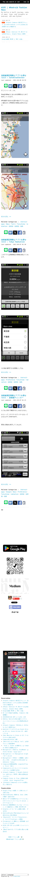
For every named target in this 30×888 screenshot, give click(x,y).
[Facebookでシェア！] (20, 86)
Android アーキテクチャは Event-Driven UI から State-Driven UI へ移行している (15, 731)
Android (24, 222)
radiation (14, 494)
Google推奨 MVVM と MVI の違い (13, 711)
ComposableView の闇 (10, 739)
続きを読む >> (6, 216)
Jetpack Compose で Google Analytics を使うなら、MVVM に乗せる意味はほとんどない (15, 774)
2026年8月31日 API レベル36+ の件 (14, 717)
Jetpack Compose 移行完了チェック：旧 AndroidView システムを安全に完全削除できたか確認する (15, 702)
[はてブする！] (10, 86)
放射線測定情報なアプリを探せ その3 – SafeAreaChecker (13, 76)
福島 (21, 226)
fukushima (21, 224)
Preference (10, 380)
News (8, 224)
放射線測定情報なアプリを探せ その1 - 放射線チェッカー (13, 396)
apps (3, 224)
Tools (13, 224)
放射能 (17, 226)
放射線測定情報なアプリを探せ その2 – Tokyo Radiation (13, 241)
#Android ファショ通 (14, 839)
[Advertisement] (15, 58)
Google (8, 492)
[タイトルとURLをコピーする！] (24, 86)
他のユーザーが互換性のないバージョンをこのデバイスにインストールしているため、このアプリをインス (15, 801)
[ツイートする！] (15, 86)
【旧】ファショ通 (14, 837)
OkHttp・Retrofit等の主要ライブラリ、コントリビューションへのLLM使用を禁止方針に (15, 721)
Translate (16, 876)
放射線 (11, 226)
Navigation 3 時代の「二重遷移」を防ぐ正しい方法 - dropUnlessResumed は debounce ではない (16, 760)
